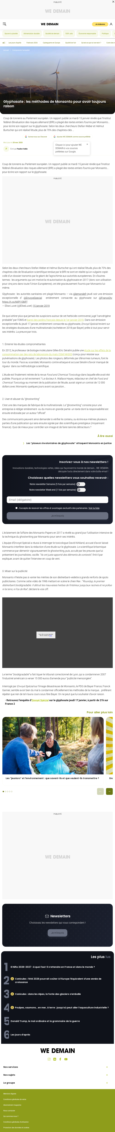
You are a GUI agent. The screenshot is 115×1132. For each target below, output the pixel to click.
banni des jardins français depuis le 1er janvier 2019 (55, 319)
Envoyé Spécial (40, 700)
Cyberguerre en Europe (51, 43)
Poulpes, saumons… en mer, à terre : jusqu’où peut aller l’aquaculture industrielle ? (62, 1007)
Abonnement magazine (12, 1105)
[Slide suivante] (109, 791)
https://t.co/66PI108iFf (14, 301)
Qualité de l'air (70, 43)
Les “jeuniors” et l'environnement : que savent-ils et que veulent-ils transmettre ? (52, 778)
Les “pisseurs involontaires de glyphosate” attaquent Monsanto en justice (69, 443)
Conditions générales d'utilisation (16, 1122)
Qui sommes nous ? (10, 1116)
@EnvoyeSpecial (33, 297)
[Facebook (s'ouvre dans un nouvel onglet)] (60, 1059)
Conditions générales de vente (14, 1099)
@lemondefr (80, 293)
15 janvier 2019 (41, 305)
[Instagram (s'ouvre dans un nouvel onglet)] (49, 1059)
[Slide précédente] (100, 791)
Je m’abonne (100, 24)
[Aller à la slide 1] (3, 791)
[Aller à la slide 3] (7, 791)
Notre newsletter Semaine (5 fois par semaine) (52, 484)
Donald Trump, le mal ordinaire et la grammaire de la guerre (45, 1021)
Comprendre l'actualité (20, 50)
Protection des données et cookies (16, 1128)
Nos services (10, 1067)
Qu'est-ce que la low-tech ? (91, 43)
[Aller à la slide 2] (5, 791)
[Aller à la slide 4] (9, 791)
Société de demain (52, 34)
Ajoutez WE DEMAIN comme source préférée (73, 137)
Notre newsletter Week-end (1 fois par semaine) (52, 489)
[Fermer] (87, 144)
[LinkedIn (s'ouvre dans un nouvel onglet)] (54, 1059)
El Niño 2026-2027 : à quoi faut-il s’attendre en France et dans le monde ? (53, 967)
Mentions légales (9, 1094)
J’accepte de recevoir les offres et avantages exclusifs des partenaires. (59, 508)
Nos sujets (9, 1075)
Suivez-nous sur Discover (37, 137)
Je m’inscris (57, 932)
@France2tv (105, 297)
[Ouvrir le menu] (4, 24)
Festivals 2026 (32, 43)
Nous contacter (9, 1111)
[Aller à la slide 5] (11, 791)
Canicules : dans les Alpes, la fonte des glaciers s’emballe (48, 994)
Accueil (6, 50)
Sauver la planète (11, 34)
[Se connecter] (111, 24)
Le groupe (9, 1082)
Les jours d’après (20, 1034)
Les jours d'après (15, 43)
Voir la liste (93, 508)
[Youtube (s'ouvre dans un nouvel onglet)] (66, 1059)
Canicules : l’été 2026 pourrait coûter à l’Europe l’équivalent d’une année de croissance (58, 980)
